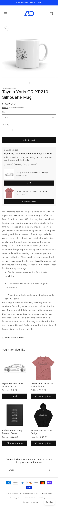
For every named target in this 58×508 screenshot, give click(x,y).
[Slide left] (23, 83)
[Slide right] (35, 83)
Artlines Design (18, 493)
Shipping (5, 107)
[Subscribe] (49, 470)
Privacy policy (15, 498)
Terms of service (30, 498)
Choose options (29, 201)
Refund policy (47, 493)
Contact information (30, 502)
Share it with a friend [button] (14, 337)
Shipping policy (44, 498)
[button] (6, 14)
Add (29, 183)
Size (4, 112)
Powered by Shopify (31, 493)
